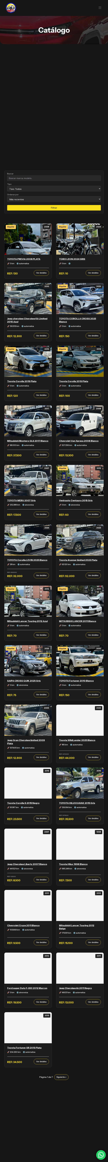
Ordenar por (13, 194)
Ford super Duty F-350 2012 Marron (27, 988)
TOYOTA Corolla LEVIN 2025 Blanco (27, 560)
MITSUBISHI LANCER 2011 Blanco (77, 621)
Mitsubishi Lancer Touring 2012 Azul (27, 621)
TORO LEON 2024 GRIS (72, 259)
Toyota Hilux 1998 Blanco (73, 864)
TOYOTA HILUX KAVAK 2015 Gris (77, 803)
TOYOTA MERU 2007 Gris (21, 500)
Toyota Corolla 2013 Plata (73, 381)
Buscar (10, 173)
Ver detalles (41, 273)
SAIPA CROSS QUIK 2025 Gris (24, 680)
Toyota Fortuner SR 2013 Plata (24, 1047)
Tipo (9, 184)
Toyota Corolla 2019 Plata (21, 381)
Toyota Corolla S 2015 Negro (23, 803)
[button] (65, 7)
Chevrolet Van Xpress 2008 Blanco (79, 440)
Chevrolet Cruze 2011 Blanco (23, 925)
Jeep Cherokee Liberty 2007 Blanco (27, 864)
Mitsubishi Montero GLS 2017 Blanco (27, 440)
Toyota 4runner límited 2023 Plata (78, 560)
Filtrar (54, 207)
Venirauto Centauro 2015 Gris (76, 500)
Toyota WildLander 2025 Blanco (77, 740)
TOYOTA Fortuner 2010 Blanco (76, 680)
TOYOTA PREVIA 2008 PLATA (23, 259)
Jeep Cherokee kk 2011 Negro (75, 988)
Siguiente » (61, 1077)
